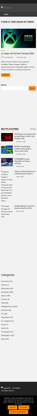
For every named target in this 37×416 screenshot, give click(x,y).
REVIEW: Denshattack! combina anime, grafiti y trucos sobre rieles (22, 148)
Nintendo (4, 310)
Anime (3, 285)
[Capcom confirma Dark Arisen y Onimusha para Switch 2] (7, 172)
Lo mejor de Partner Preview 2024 (17, 53)
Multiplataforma (10, 129)
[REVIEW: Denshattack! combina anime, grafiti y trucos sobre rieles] (7, 147)
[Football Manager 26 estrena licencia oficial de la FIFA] (7, 206)
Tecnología (5, 332)
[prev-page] (2, 222)
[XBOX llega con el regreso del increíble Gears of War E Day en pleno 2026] (7, 134)
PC (2, 314)
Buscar (4, 85)
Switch (3, 328)
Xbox (3, 50)
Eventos (4, 299)
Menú (6, 14)
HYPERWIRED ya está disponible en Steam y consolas (22, 161)
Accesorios (5, 281)
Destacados (5, 288)
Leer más (5, 75)
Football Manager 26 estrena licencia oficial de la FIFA (24, 207)
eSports (4, 296)
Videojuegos (5, 335)
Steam (3, 324)
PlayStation (5, 317)
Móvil (3, 303)
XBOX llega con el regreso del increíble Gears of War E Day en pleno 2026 (25, 136)
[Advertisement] (18, 109)
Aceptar (12, 407)
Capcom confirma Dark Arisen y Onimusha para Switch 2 (24, 172)
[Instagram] (35, 1)
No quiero (23, 407)
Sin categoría (6, 321)
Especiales (5, 292)
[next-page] (5, 222)
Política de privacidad (18, 412)
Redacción (10, 57)
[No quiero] (35, 406)
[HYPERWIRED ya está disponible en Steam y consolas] (7, 159)
